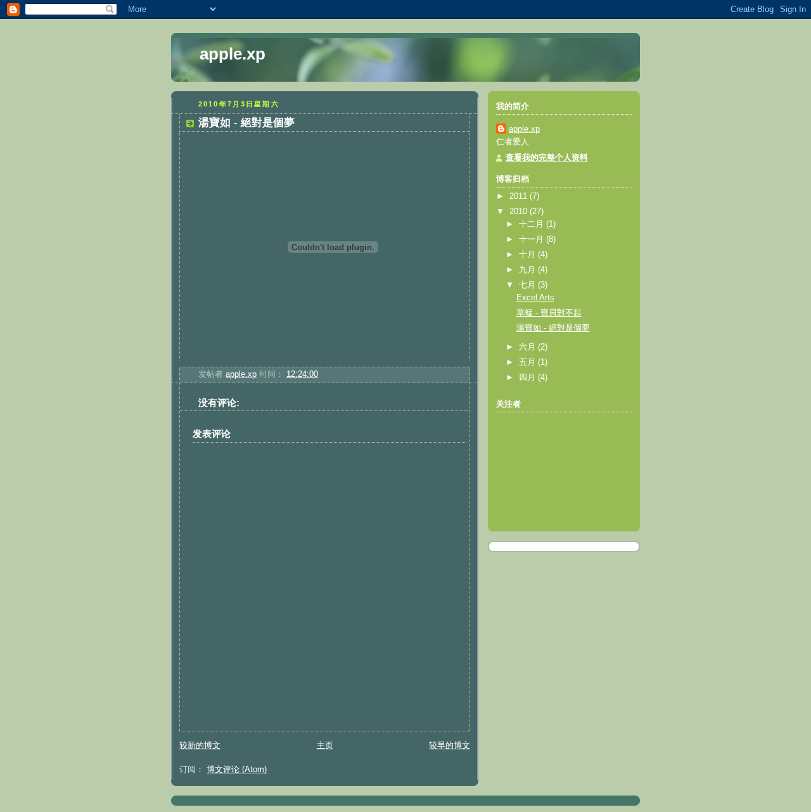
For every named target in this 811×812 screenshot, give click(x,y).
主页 (325, 745)
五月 (528, 362)
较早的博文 (449, 745)
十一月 (532, 239)
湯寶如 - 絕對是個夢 (553, 328)
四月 (528, 377)
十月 (528, 254)
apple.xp (232, 53)
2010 (519, 211)
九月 (528, 269)
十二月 (532, 224)
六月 (528, 347)
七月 (528, 285)
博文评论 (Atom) (237, 769)
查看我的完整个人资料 (547, 157)
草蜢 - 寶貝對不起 (549, 312)
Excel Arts (535, 297)
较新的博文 (199, 745)
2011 (519, 196)
